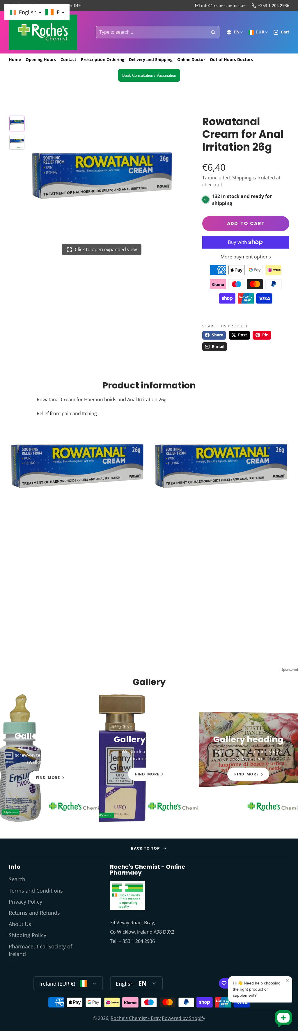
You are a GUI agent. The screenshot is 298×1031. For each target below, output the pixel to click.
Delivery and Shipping (151, 59)
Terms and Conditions (36, 890)
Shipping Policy (27, 935)
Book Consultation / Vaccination (149, 75)
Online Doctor (191, 59)
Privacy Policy (25, 901)
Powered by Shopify (183, 1018)
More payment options (246, 257)
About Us (20, 924)
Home (15, 59)
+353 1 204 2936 (273, 5)
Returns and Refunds (34, 912)
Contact (68, 59)
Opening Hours (41, 59)
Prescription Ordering (102, 59)
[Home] (43, 32)
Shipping (241, 177)
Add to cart (246, 223)
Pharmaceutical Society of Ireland (40, 950)
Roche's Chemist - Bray (136, 1018)
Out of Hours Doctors (231, 59)
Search (17, 879)
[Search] (213, 32)
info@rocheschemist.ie (223, 5)
